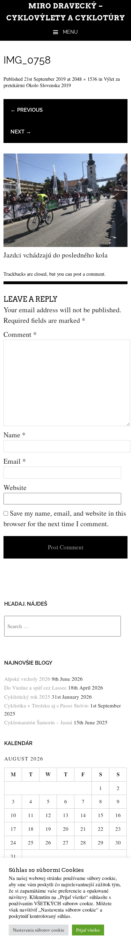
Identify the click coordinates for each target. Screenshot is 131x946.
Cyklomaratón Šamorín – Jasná (38, 722)
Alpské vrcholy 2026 (27, 678)
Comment (20, 334)
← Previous (26, 110)
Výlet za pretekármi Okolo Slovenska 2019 (61, 82)
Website (15, 487)
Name (14, 434)
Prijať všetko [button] (88, 930)
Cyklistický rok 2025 (27, 696)
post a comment (88, 273)
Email (14, 461)
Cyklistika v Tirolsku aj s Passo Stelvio (46, 705)
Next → (20, 132)
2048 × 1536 (84, 79)
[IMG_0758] (65, 244)
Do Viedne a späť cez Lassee (35, 687)
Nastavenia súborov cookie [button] (38, 930)
